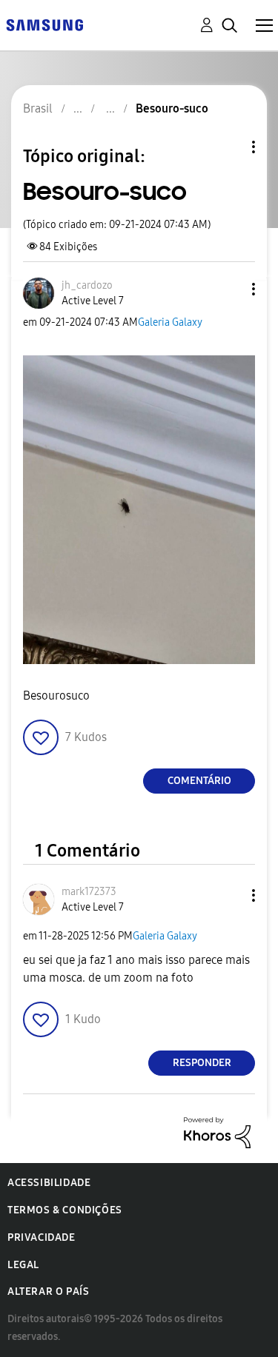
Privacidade (41, 1237)
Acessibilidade (48, 1182)
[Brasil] (44, 24)
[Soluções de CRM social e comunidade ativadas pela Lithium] (217, 1132)
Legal (23, 1265)
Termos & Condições (64, 1210)
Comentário (199, 780)
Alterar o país (48, 1291)
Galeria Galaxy (170, 322)
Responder (202, 1062)
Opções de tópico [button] (228, 146)
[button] (229, 289)
